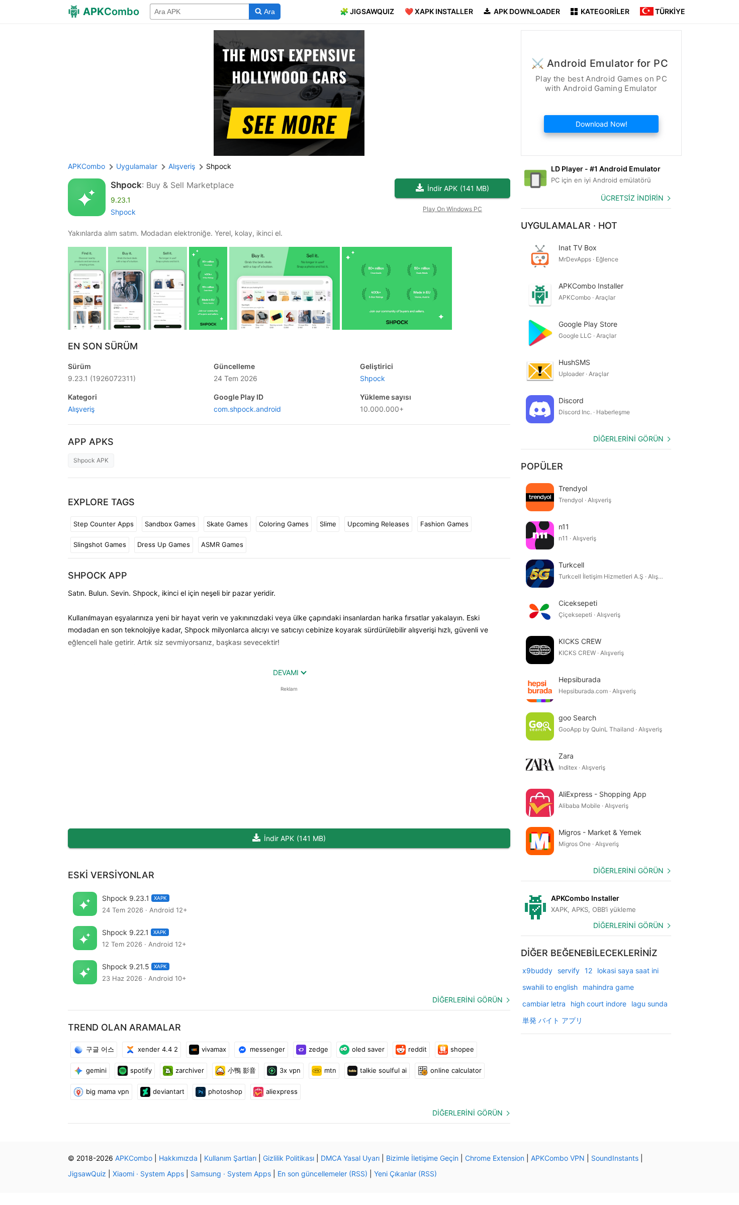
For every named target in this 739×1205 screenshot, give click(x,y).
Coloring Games (284, 524)
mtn (330, 1070)
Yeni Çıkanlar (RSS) (405, 1173)
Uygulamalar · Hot (569, 225)
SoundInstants (614, 1158)
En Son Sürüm (103, 346)
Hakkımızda (178, 1158)
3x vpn (290, 1070)
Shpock (126, 185)
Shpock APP (97, 575)
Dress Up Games (163, 544)
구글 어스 (100, 1049)
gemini (96, 1070)
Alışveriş (81, 409)
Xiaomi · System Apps (148, 1173)
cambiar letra (544, 1003)
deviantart (168, 1091)
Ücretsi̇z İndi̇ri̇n (632, 198)
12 (588, 970)
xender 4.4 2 (158, 1049)
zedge (318, 1049)
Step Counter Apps (103, 524)
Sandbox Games (170, 524)
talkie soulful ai (383, 1070)
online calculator (456, 1070)
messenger (267, 1049)
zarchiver (189, 1070)
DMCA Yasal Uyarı (350, 1158)
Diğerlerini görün (467, 999)
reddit (417, 1049)
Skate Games (227, 524)
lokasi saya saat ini (628, 970)
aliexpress (282, 1091)
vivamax (214, 1049)
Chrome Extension (494, 1158)
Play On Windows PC (452, 209)
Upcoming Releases (378, 524)
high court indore (598, 1003)
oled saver (368, 1049)
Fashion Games (444, 524)
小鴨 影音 (242, 1070)
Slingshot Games (99, 544)
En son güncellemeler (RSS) (322, 1173)
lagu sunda (649, 1003)
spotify (141, 1070)
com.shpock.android (247, 409)
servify (569, 970)
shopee (462, 1049)
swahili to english (550, 987)
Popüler (542, 466)
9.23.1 (102, 378)
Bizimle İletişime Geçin (422, 1158)
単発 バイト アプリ (552, 1020)
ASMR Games (222, 544)
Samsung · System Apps (231, 1173)
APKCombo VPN (558, 1158)
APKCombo (86, 166)
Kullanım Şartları (230, 1158)
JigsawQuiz (87, 1173)
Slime (328, 524)
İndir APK (458, 188)
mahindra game (608, 987)
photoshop (225, 1091)
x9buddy (537, 970)
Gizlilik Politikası (288, 1158)
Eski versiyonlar (111, 875)
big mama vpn (107, 1091)
